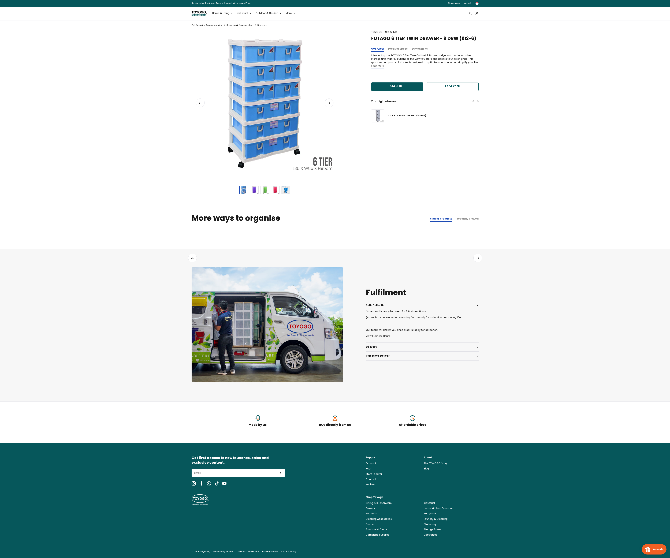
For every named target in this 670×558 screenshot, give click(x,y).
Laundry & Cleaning (436, 519)
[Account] (477, 13)
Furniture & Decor (376, 530)
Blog (426, 469)
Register (452, 86)
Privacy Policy (270, 552)
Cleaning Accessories (379, 519)
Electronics (430, 535)
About (467, 3)
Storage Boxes (432, 530)
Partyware (430, 514)
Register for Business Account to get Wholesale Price (221, 3)
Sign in (396, 86)
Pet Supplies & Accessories (207, 25)
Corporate (454, 3)
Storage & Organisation (239, 25)
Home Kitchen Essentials (438, 508)
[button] (200, 103)
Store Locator (374, 474)
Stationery (430, 524)
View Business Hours (378, 336)
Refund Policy (288, 552)
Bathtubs (371, 514)
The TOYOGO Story (436, 464)
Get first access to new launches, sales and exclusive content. (230, 460)
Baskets (370, 508)
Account (371, 464)
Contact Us (372, 479)
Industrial (429, 503)
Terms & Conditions (248, 552)
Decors (370, 524)
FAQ (368, 469)
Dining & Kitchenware (379, 503)
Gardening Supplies (377, 535)
